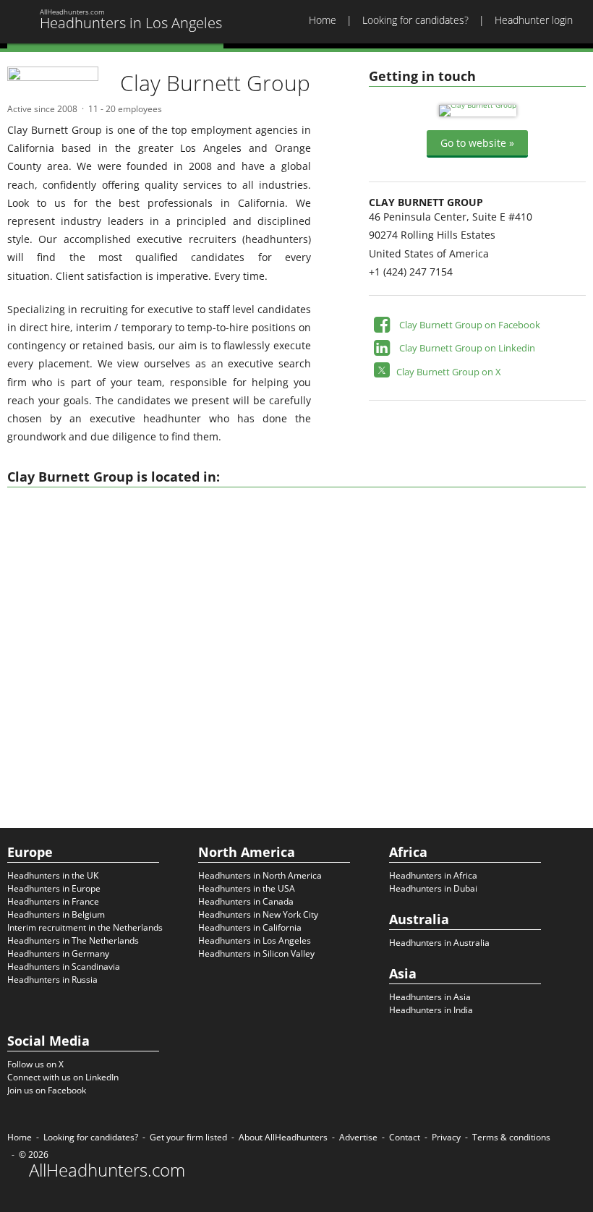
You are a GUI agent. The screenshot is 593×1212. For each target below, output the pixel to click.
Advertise (358, 1137)
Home (322, 20)
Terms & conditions (511, 1137)
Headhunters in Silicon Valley (256, 953)
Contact (404, 1137)
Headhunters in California (250, 927)
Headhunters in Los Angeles (254, 940)
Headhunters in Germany (58, 953)
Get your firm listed (188, 1137)
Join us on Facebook (46, 1090)
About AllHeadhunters (283, 1137)
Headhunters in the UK (52, 875)
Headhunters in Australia (439, 942)
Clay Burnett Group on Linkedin (467, 347)
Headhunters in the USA (246, 888)
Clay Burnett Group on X (448, 371)
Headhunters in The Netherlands (73, 940)
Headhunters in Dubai (433, 888)
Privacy (446, 1137)
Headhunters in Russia (52, 979)
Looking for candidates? (415, 20)
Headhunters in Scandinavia (63, 966)
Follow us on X (35, 1064)
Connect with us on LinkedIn (63, 1077)
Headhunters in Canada (246, 901)
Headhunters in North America (260, 875)
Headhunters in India (431, 1010)
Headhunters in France (53, 901)
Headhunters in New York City (258, 914)
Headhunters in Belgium (56, 914)
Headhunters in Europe (54, 888)
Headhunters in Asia (430, 997)
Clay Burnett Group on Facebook (469, 324)
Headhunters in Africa (433, 875)
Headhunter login (534, 20)
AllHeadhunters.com (107, 1170)
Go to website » (477, 143)
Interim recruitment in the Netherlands (85, 927)
